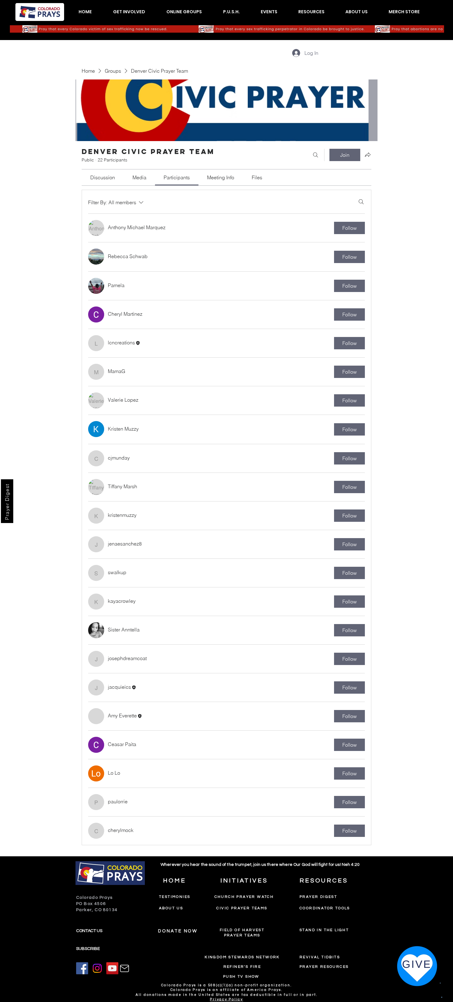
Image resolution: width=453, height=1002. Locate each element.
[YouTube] (112, 968)
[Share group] (367, 154)
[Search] (315, 155)
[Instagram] (97, 968)
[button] (129, 12)
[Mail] (124, 968)
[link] (102, 177)
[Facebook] (82, 968)
